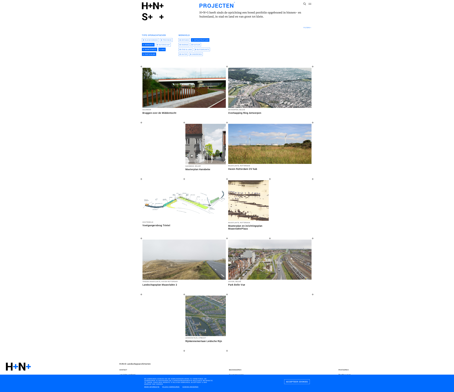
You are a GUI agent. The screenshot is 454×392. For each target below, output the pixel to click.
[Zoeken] (304, 3)
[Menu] (309, 3)
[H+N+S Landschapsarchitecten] (18, 373)
